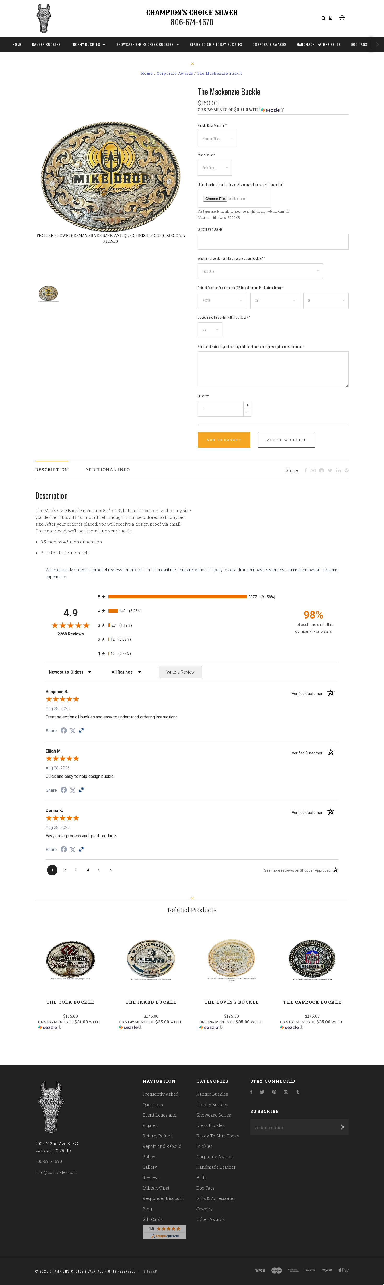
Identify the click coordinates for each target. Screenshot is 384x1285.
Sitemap (150, 1271)
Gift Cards (153, 1219)
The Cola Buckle (70, 1002)
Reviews (151, 1177)
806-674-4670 (48, 1161)
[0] (342, 17)
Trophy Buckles (86, 44)
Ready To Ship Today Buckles (216, 44)
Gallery (150, 1167)
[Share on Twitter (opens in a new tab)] (72, 730)
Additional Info (107, 469)
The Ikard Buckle (151, 1002)
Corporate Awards (269, 44)
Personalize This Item (70, 1042)
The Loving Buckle (232, 1002)
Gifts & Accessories (215, 1198)
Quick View (70, 959)
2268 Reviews (76, 634)
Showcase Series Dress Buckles (145, 44)
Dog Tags (359, 44)
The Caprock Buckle (312, 1002)
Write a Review (180, 672)
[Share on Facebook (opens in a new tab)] (64, 731)
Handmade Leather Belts (318, 44)
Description (51, 469)
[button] (273, 109)
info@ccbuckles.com (56, 1172)
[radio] (192, 596)
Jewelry (204, 1208)
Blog (147, 1208)
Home (17, 44)
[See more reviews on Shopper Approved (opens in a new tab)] (81, 730)
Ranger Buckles (46, 44)
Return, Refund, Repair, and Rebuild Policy (162, 1146)
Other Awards (210, 1219)
